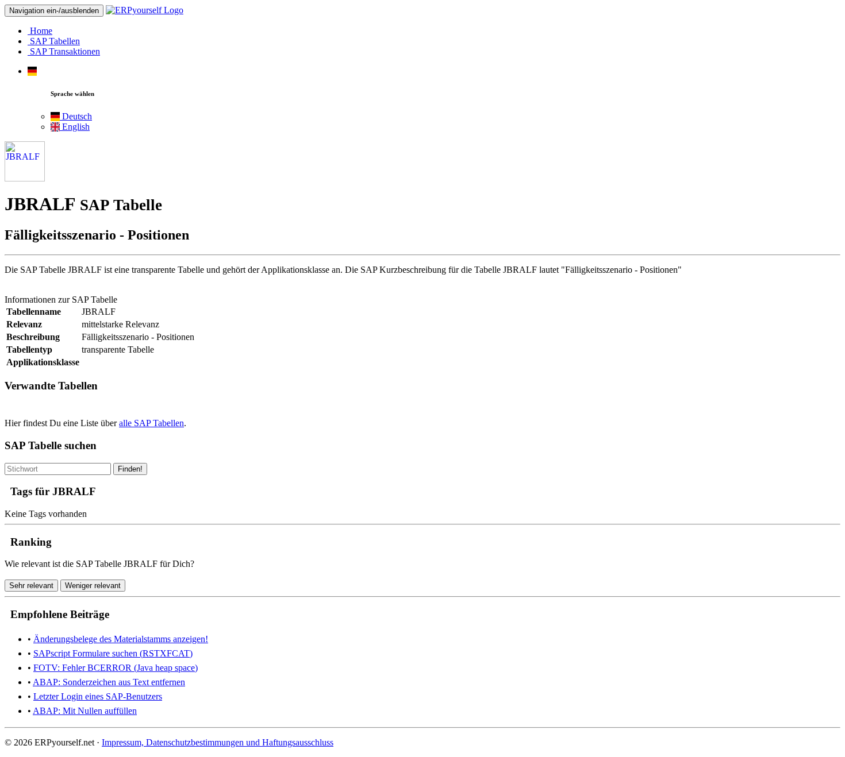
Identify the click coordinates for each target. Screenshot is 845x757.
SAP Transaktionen (64, 51)
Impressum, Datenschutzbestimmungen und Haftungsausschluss (217, 742)
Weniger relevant (93, 585)
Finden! (130, 469)
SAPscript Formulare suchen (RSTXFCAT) (113, 653)
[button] (32, 71)
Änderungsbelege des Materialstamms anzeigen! (120, 639)
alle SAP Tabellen (151, 423)
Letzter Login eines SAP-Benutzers (97, 696)
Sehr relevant (31, 585)
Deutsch (76, 116)
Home (40, 31)
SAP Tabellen (54, 41)
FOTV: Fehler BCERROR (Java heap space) (115, 668)
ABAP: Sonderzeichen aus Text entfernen (109, 682)
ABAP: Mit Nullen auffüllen (85, 711)
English (75, 127)
